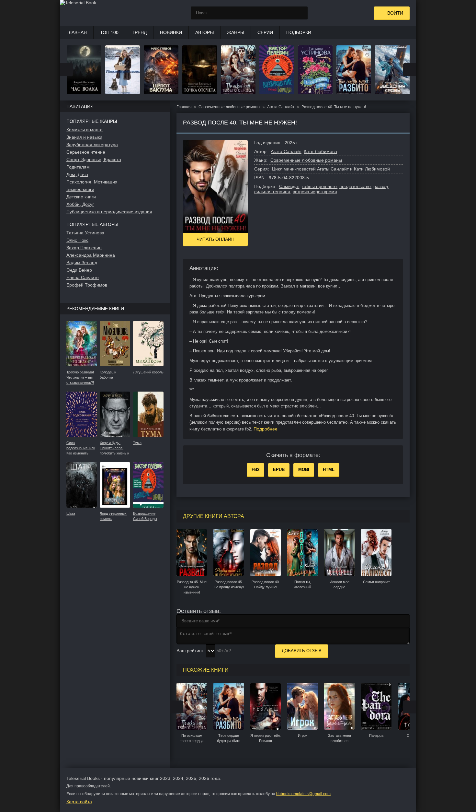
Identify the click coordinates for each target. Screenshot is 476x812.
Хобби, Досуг (80, 204)
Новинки (171, 32)
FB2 (255, 469)
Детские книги (81, 196)
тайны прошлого (319, 186)
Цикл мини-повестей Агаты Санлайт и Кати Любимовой (331, 168)
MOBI (303, 469)
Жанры (235, 32)
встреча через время (315, 191)
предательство (355, 186)
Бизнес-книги (80, 189)
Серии (265, 32)
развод (380, 186)
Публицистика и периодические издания (109, 211)
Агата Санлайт (286, 151)
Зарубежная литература (92, 144)
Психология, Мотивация (92, 181)
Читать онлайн (215, 239)
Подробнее (266, 428)
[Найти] (301, 12)
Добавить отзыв (302, 650)
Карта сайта (79, 801)
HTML (328, 469)
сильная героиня (272, 191)
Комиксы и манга (84, 129)
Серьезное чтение (85, 152)
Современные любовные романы (306, 160)
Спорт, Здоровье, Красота (93, 159)
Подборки (298, 32)
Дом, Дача (77, 174)
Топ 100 (109, 32)
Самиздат (289, 186)
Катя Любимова (320, 151)
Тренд (139, 32)
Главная (76, 32)
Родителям (78, 167)
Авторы (204, 32)
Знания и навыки (84, 137)
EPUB (279, 469)
